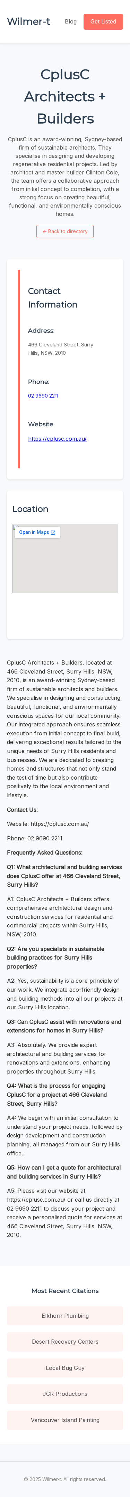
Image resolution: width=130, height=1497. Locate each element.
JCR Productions (65, 1393)
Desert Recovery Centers (65, 1341)
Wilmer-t (28, 21)
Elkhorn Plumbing (65, 1315)
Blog (71, 21)
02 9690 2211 (43, 395)
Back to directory (65, 231)
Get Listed (103, 21)
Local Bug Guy (65, 1367)
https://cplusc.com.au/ (57, 438)
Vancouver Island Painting (65, 1420)
